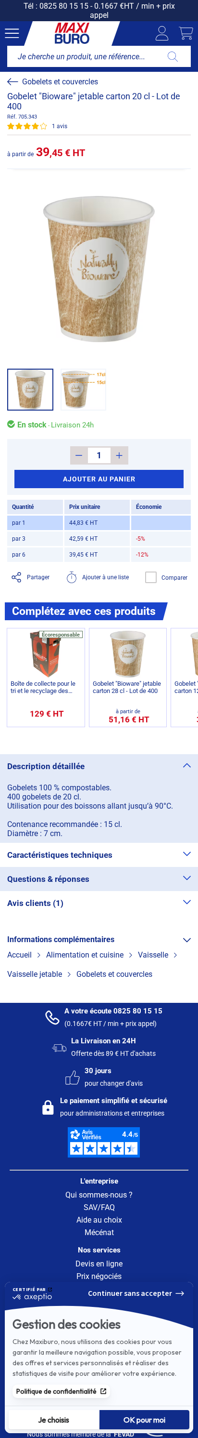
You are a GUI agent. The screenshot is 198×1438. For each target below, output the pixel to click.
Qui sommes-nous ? (99, 1194)
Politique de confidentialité (56, 1391)
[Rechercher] (173, 56)
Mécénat (99, 1232)
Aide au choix (99, 1220)
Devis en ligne (99, 1263)
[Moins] (79, 455)
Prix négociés (99, 1276)
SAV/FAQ (99, 1207)
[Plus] (119, 455)
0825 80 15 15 (63, 6)
